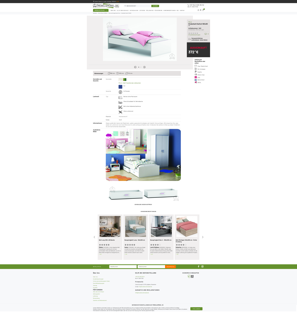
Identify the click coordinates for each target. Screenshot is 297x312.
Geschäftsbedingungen (98, 283)
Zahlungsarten (96, 294)
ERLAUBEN (196, 309)
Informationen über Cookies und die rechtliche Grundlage (165, 308)
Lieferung (95, 296)
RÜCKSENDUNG (158, 10)
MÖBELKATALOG (100, 10)
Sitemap (95, 286)
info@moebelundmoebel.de (145, 287)
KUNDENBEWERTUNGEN (170, 10)
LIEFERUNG (142, 10)
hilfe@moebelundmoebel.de (142, 293)
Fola (190, 22)
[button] (135, 67)
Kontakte (95, 288)
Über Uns (95, 277)
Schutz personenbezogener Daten (101, 281)
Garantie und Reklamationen (100, 300)
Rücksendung (96, 298)
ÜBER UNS (113, 10)
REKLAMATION (149, 10)
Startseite (95, 13)
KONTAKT (182, 10)
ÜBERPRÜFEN (170, 266)
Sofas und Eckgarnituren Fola (114, 13)
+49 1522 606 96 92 (196, 5)
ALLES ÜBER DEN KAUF (123, 10)
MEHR (117, 1)
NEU (178, 10)
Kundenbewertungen (98, 279)
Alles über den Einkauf (98, 292)
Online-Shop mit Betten (102, 13)
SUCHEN (155, 6)
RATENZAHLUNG (134, 10)
